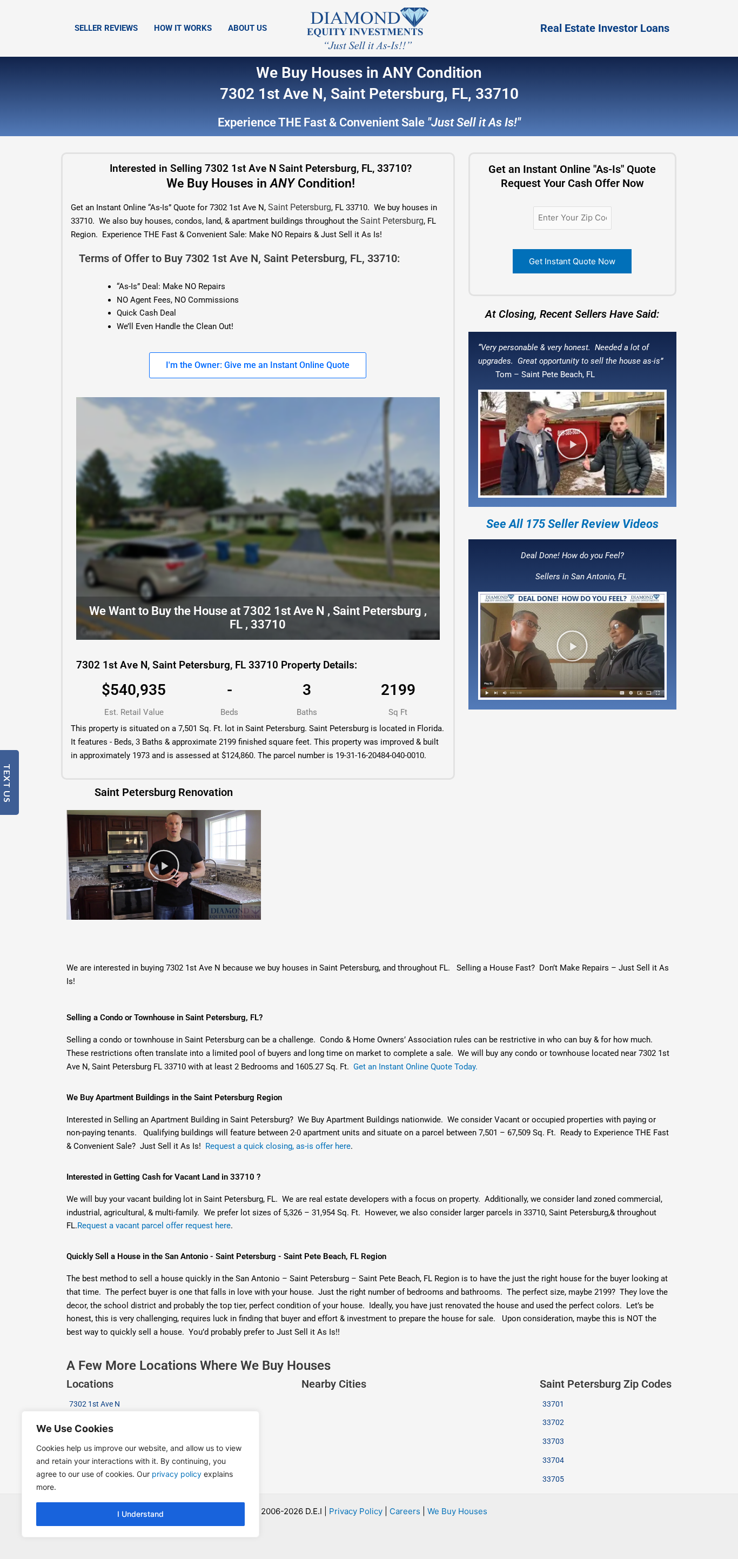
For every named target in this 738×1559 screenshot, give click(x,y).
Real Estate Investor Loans (604, 28)
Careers (405, 1511)
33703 (553, 1441)
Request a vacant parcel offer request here (154, 1225)
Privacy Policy (356, 1511)
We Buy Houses (457, 1511)
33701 (553, 1404)
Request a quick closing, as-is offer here (278, 1146)
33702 (553, 1422)
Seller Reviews (106, 28)
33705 (553, 1479)
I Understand (140, 1513)
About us (247, 28)
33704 (553, 1460)
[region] (140, 1474)
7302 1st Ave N (94, 1404)
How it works (183, 28)
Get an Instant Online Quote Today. (415, 1067)
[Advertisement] (347, 941)
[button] (572, 443)
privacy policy (177, 1473)
